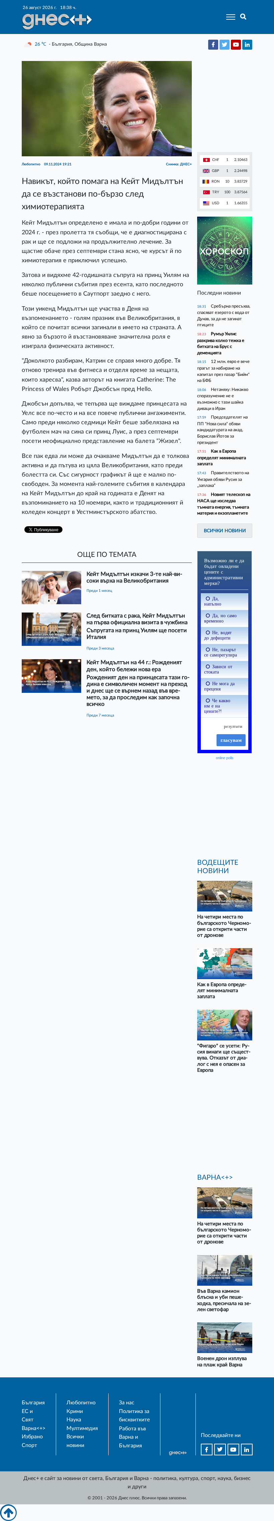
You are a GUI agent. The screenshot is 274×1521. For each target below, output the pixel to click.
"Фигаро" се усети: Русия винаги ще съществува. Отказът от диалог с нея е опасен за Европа (224, 1058)
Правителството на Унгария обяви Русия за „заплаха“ (223, 479)
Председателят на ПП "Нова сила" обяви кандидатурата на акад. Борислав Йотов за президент (222, 429)
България (33, 1402)
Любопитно (81, 1402)
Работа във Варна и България (132, 1437)
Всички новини (225, 530)
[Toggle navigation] (229, 17)
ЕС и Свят (27, 1416)
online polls (225, 758)
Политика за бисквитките (134, 1416)
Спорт (29, 1445)
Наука (73, 1419)
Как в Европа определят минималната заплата (221, 457)
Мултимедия (82, 1428)
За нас (126, 1402)
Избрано (32, 1436)
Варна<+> (33, 1428)
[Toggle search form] (243, 17)
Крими (74, 1411)
